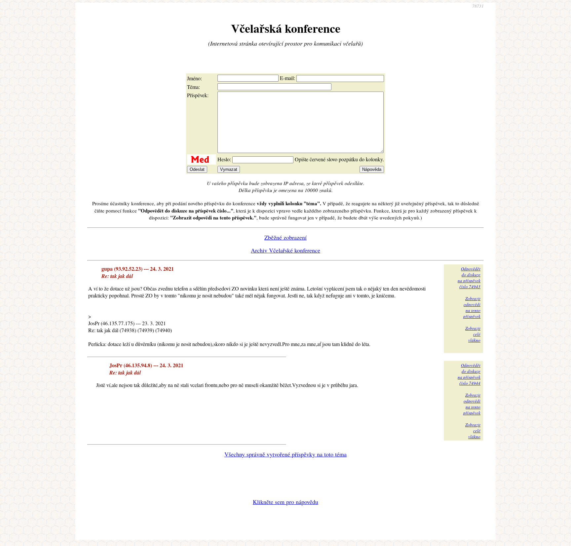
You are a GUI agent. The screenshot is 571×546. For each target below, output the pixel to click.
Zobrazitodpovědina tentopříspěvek (471, 307)
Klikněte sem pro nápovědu (285, 502)
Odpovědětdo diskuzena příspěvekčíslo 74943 (469, 278)
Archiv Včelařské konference (285, 250)
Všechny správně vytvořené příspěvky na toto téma (285, 454)
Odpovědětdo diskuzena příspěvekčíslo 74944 (469, 374)
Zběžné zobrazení (285, 237)
